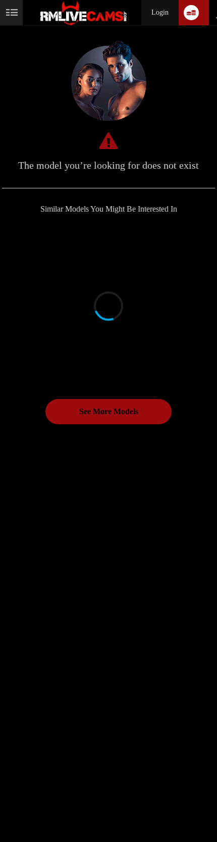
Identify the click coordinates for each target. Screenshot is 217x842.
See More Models (108, 411)
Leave (24, 817)
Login (160, 12)
